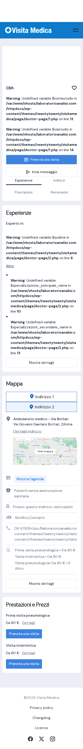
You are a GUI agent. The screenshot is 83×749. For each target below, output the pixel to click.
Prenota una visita (24, 634)
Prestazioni (24, 192)
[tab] (41, 397)
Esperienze (24, 180)
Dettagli (28, 623)
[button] (75, 30)
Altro (10, 266)
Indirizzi (59, 180)
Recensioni (59, 192)
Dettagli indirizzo (27, 431)
